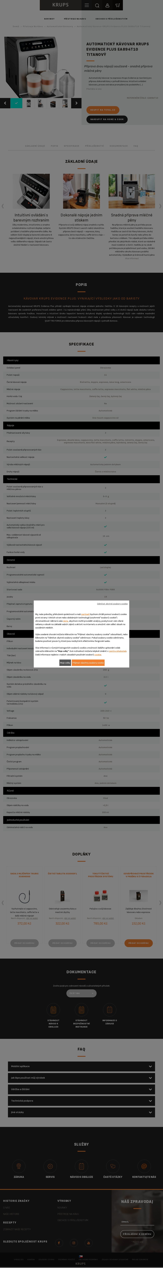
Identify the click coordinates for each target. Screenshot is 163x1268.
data (65, 621)
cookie (97, 654)
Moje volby (65, 662)
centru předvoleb (118, 651)
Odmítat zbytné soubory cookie (112, 603)
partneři (85, 614)
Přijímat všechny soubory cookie (88, 662)
